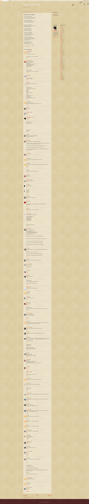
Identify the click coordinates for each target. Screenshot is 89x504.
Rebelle (27, 296)
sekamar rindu (28, 371)
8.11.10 (27, 489)
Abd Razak (27, 75)
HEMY (27, 275)
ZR (26, 107)
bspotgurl (27, 383)
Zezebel (27, 321)
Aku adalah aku (28, 51)
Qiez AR (27, 163)
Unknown (27, 378)
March (61, 26)
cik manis (27, 359)
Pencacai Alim (28, 112)
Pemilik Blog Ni (28, 313)
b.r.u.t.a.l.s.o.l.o (31, 4)
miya (27, 332)
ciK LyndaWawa (28, 477)
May (60, 37)
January (61, 64)
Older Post (49, 495)
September (61, 43)
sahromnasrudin (28, 179)
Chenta (27, 82)
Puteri (27, 403)
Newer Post (25, 495)
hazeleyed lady (28, 487)
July (60, 45)
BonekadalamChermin (29, 117)
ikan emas (27, 213)
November (61, 30)
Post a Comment (27, 491)
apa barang (27, 46)
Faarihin (27, 446)
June (61, 36)
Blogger (49, 502)
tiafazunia (27, 302)
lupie (27, 352)
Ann (26, 248)
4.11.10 (27, 380)
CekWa (27, 196)
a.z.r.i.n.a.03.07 (28, 451)
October (61, 32)
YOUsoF (27, 270)
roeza (27, 189)
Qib (26, 415)
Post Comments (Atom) (30, 497)
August (61, 33)
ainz (26, 208)
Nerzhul (27, 184)
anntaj (27, 366)
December (61, 29)
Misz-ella (27, 158)
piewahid (27, 140)
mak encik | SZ (28, 327)
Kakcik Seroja (28, 60)
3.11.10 (27, 57)
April (60, 38)
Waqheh (27, 101)
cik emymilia (28, 409)
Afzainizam (27, 228)
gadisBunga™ (28, 441)
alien (27, 134)
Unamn (27, 482)
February (61, 31)
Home (37, 495)
